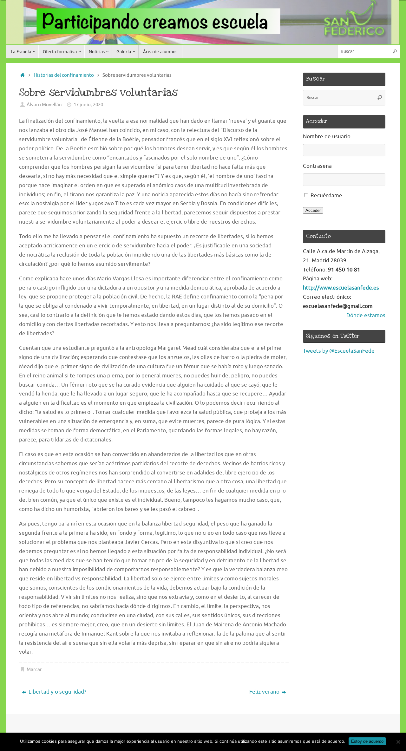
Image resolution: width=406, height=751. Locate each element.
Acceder (313, 210)
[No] (398, 742)
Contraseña (317, 166)
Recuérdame (326, 195)
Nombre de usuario (326, 136)
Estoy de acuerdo (367, 741)
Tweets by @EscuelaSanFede (339, 351)
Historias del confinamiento (64, 75)
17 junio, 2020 (88, 104)
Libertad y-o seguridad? (56, 692)
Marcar (34, 669)
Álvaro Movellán (44, 104)
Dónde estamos (365, 315)
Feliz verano (265, 692)
